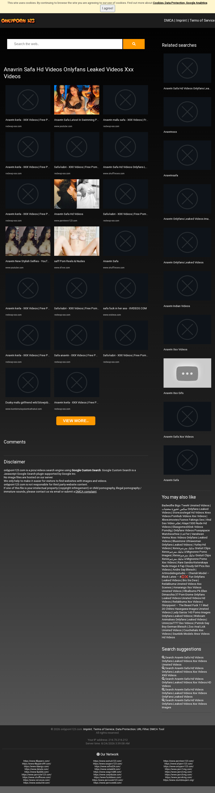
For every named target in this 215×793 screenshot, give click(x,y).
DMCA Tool (157, 729)
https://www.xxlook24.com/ (107, 769)
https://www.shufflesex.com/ (36, 777)
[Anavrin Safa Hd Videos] (76, 207)
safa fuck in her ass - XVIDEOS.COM (125, 308)
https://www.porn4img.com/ (178, 777)
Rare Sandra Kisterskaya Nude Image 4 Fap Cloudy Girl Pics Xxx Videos (186, 566)
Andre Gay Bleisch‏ (184, 569)
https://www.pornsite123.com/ (36, 774)
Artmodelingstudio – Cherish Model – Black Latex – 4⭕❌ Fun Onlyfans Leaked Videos (185, 576)
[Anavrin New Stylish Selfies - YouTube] (27, 255)
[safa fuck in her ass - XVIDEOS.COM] (125, 302)
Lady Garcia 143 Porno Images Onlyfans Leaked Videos (186, 614)
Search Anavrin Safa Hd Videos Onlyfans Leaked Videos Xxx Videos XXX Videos (184, 671)
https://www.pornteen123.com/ (178, 761)
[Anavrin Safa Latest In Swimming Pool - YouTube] (76, 113)
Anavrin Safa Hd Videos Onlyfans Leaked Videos (133, 167)
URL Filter (143, 729)
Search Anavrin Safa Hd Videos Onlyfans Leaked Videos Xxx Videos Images (184, 703)
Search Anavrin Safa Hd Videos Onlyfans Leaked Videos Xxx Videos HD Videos (186, 682)
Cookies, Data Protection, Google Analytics (180, 3)
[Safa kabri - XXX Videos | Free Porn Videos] (76, 160)
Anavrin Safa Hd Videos (68, 214)
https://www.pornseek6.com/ (107, 782)
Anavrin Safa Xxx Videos (179, 436)
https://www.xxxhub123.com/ (107, 761)
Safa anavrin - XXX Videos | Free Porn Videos (81, 355)
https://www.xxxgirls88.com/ (107, 772)
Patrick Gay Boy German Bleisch (185, 624)
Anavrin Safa (110, 261)
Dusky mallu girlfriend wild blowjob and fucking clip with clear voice (46, 402)
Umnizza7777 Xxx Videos (177, 623)
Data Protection (126, 729)
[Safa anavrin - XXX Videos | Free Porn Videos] (76, 349)
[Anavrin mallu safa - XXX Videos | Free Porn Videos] (125, 113)
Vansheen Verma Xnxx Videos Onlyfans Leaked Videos (184, 537)
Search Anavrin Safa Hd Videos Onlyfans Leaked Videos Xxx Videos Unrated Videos (184, 661)
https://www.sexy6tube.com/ (107, 774)
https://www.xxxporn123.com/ (107, 763)
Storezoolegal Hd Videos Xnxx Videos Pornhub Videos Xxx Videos (186, 514)
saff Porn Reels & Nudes (69, 261)
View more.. (76, 421)
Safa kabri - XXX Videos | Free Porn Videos (80, 167)
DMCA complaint (86, 491)
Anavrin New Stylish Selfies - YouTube (28, 261)
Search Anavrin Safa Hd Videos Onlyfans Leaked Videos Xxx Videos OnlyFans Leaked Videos (184, 693)
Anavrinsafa (171, 175)
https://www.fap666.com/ (36, 772)
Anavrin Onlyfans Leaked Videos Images (188, 219)
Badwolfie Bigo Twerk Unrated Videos (185, 505)
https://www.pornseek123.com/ (107, 780)
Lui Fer (185, 534)
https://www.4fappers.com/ (36, 761)
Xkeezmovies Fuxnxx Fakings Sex (183, 519)
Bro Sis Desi (190, 580)
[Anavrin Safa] (125, 255)
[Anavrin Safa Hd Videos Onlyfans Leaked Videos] (125, 160)
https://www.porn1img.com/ (178, 769)
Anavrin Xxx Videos (175, 349)
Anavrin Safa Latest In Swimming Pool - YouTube (84, 120)
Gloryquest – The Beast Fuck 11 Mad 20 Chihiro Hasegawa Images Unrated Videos (185, 608)
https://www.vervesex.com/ (36, 780)
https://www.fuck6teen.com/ (107, 777)
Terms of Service (202, 20)
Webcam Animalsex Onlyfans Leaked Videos (184, 617)
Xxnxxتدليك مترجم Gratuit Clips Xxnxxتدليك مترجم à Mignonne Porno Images (186, 551)
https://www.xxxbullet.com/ (36, 782)
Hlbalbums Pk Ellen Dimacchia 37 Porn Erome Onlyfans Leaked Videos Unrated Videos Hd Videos (184, 596)
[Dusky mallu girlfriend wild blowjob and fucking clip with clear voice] (27, 396)
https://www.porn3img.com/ (178, 774)
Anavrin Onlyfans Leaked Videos (183, 262)
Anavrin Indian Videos (177, 306)
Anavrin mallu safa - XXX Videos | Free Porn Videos (134, 120)
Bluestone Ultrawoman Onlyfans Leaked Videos (181, 542)
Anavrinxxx (170, 132)
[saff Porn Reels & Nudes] (76, 255)
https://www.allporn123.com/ (178, 763)
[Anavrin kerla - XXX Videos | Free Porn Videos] (27, 113)
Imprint (181, 20)
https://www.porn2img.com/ (178, 772)
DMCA (168, 20)
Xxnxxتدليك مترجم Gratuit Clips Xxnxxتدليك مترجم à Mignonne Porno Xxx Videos (186, 559)
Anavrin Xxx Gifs (174, 393)
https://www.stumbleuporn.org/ (178, 780)
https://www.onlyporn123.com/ (179, 766)
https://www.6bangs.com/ (36, 766)
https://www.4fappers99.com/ (36, 763)
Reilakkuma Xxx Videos (187, 601)
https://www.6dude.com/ (37, 769)
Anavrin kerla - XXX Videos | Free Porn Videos (33, 120)
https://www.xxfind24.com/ (107, 766)
